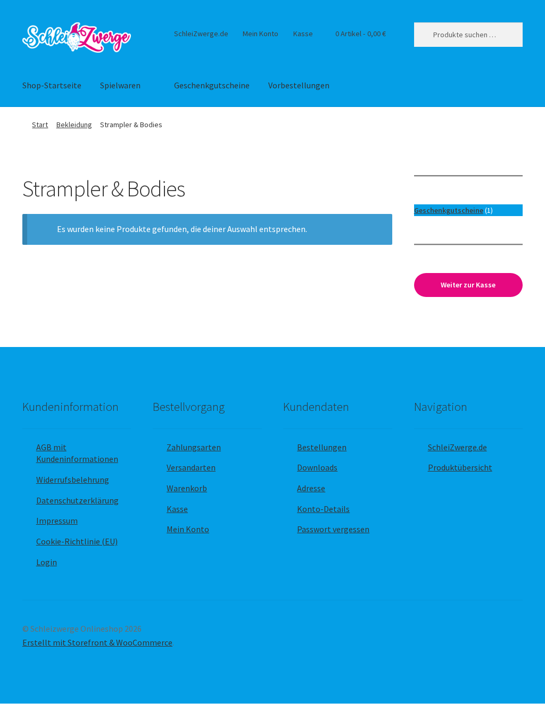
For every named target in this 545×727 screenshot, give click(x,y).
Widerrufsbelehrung (72, 479)
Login (46, 562)
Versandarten (191, 467)
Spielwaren (120, 85)
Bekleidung (74, 124)
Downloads (317, 467)
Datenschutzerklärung (77, 500)
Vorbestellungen (298, 85)
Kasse (303, 33)
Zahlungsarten (194, 447)
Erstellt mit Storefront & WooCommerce (97, 642)
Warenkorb (187, 488)
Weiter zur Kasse (468, 285)
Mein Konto (260, 33)
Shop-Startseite (51, 85)
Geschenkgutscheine (212, 85)
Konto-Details (323, 508)
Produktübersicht (460, 467)
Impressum (57, 520)
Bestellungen (321, 447)
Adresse (311, 488)
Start (40, 124)
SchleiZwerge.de (201, 33)
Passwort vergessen (333, 529)
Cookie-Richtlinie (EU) (77, 541)
